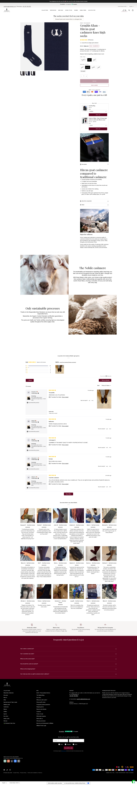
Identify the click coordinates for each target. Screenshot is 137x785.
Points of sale (39, 713)
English (130, 6)
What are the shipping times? (27, 668)
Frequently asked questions (43, 704)
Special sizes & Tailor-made (10, 702)
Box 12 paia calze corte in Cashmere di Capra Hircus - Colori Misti (38, 399)
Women (5, 720)
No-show (6, 716)
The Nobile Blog (40, 695)
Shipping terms (40, 706)
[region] (59, 369)
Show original (65, 397)
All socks (6, 695)
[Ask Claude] (8, 761)
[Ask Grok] (18, 761)
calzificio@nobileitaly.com (10, 6)
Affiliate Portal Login (41, 725)
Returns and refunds (41, 709)
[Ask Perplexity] (11, 761)
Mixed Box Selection (9, 692)
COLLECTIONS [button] (7, 690)
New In (5, 697)
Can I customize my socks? (27, 653)
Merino (5, 709)
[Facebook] (4, 770)
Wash (83, 204)
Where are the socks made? (27, 658)
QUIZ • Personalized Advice (43, 692)
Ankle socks (6, 718)
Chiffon (5, 711)
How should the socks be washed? (29, 663)
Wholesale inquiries (41, 716)
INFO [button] (37, 690)
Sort (98, 385)
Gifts (5, 699)
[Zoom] (44, 46)
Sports (5, 713)
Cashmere (6, 706)
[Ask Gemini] (15, 761)
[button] (44, 10)
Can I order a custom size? (27, 648)
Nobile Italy (7, 772)
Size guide (83, 71)
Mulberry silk (7, 704)
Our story (38, 697)
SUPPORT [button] (71, 690)
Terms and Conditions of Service (34, 772)
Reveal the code (68, 748)
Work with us (39, 718)
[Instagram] (10, 770)
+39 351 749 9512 (26, 6)
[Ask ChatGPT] (5, 761)
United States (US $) (122, 6)
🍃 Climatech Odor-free (9, 723)
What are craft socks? (41, 699)
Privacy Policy (23, 772)
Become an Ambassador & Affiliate (44, 723)
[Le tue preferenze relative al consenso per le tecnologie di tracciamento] (134, 782)
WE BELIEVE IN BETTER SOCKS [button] (108, 690)
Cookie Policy (16, 772)
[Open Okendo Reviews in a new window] (105, 376)
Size (90, 109)
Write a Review (106, 381)
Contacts (38, 711)
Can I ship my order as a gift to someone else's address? (34, 674)
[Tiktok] (7, 770)
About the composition (87, 201)
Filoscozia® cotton (40, 702)
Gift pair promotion (41, 720)
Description (84, 164)
